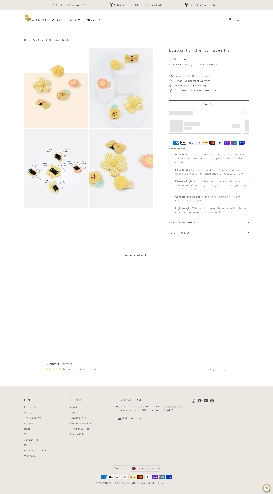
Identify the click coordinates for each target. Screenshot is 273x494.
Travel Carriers (32, 417)
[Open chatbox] (266, 488)
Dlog (27, 445)
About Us (75, 407)
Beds (27, 428)
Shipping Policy (78, 417)
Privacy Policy (78, 434)
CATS (73, 19)
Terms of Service (79, 428)
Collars (28, 412)
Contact (74, 412)
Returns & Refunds (80, 423)
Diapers (28, 423)
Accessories (31, 439)
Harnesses (30, 407)
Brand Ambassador (35, 450)
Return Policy (179, 233)
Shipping (187, 64)
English (117, 468)
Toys (27, 434)
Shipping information (184, 222)
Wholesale (30, 455)
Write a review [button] (217, 370)
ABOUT (91, 19)
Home (27, 40)
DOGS (56, 19)
